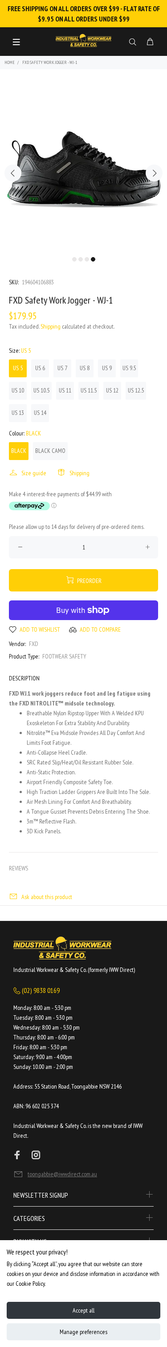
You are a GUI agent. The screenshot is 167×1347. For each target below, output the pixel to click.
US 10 (18, 390)
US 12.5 (136, 390)
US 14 (40, 413)
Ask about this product (46, 897)
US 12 (112, 390)
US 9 (107, 368)
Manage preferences (83, 1332)
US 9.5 (129, 368)
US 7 (62, 368)
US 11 (65, 390)
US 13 (18, 413)
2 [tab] (80, 259)
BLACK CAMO (50, 451)
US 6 (40, 368)
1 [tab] (74, 259)
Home (9, 62)
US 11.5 (89, 390)
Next (154, 173)
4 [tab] (93, 259)
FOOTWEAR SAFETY (64, 656)
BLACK (18, 451)
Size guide (33, 473)
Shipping (51, 326)
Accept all (83, 1310)
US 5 (18, 368)
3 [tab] (87, 259)
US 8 (85, 368)
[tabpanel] (83, 168)
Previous (12, 173)
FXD (33, 644)
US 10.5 (41, 390)
